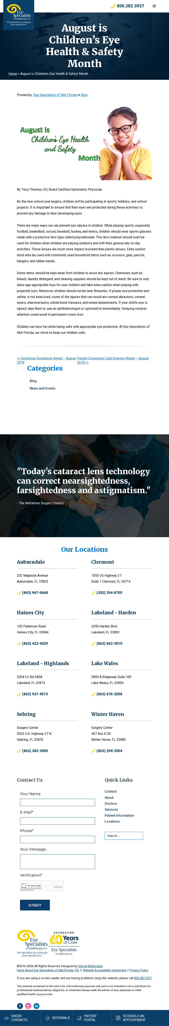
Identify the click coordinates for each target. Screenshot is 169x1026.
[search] (124, 836)
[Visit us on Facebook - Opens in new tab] (20, 1006)
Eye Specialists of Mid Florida (55, 95)
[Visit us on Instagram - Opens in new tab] (28, 1006)
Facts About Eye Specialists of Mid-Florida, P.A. (48, 970)
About (109, 798)
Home (12, 74)
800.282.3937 (143, 978)
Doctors (111, 804)
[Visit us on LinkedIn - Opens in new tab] (36, 1006)
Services (111, 810)
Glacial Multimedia (90, 966)
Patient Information (119, 815)
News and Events (42, 388)
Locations (112, 821)
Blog (84, 95)
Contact (111, 791)
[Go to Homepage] (18, 15)
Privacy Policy (139, 970)
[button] (154, 6)
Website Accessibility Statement (104, 970)
